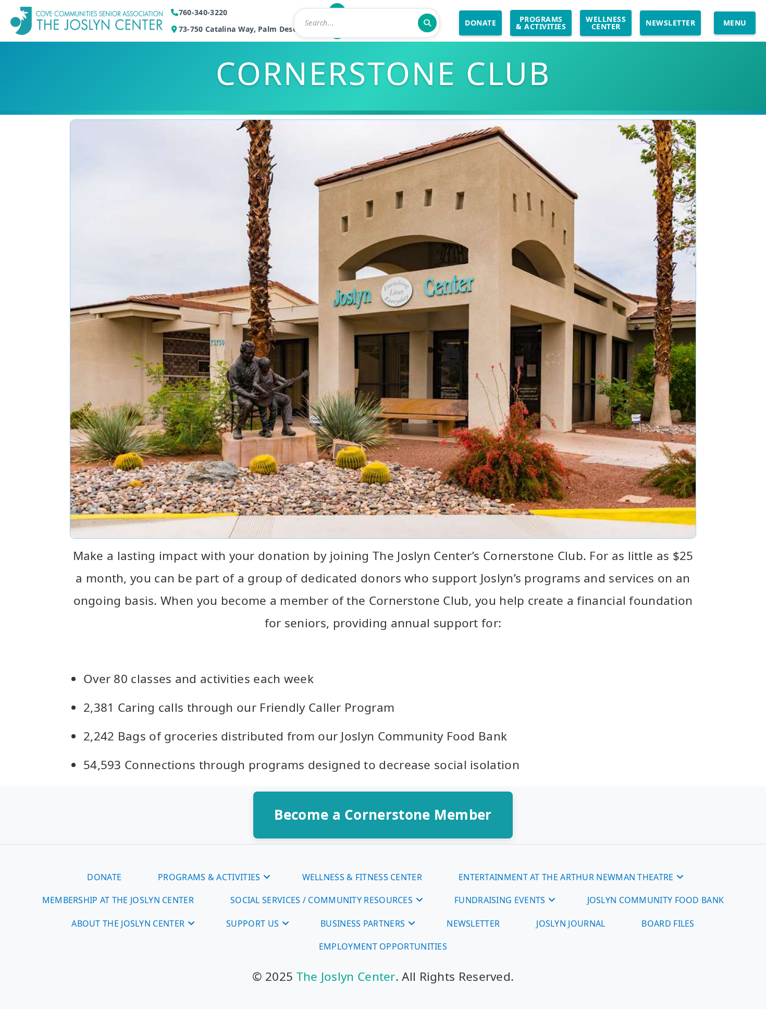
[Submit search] (427, 23)
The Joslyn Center (346, 976)
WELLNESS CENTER (606, 22)
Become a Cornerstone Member (382, 814)
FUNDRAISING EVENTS (499, 900)
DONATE (480, 23)
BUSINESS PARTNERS (362, 923)
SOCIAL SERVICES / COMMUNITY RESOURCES (321, 900)
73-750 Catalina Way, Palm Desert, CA (248, 29)
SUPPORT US (252, 923)
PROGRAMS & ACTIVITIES (541, 22)
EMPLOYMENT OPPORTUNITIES (383, 946)
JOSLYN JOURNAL (570, 923)
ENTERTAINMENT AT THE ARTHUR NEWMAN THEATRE (566, 877)
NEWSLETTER (670, 23)
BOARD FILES (667, 923)
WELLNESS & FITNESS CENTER (362, 877)
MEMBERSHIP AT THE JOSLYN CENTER (118, 900)
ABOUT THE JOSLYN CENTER (127, 923)
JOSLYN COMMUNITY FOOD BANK (655, 900)
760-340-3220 (203, 12)
